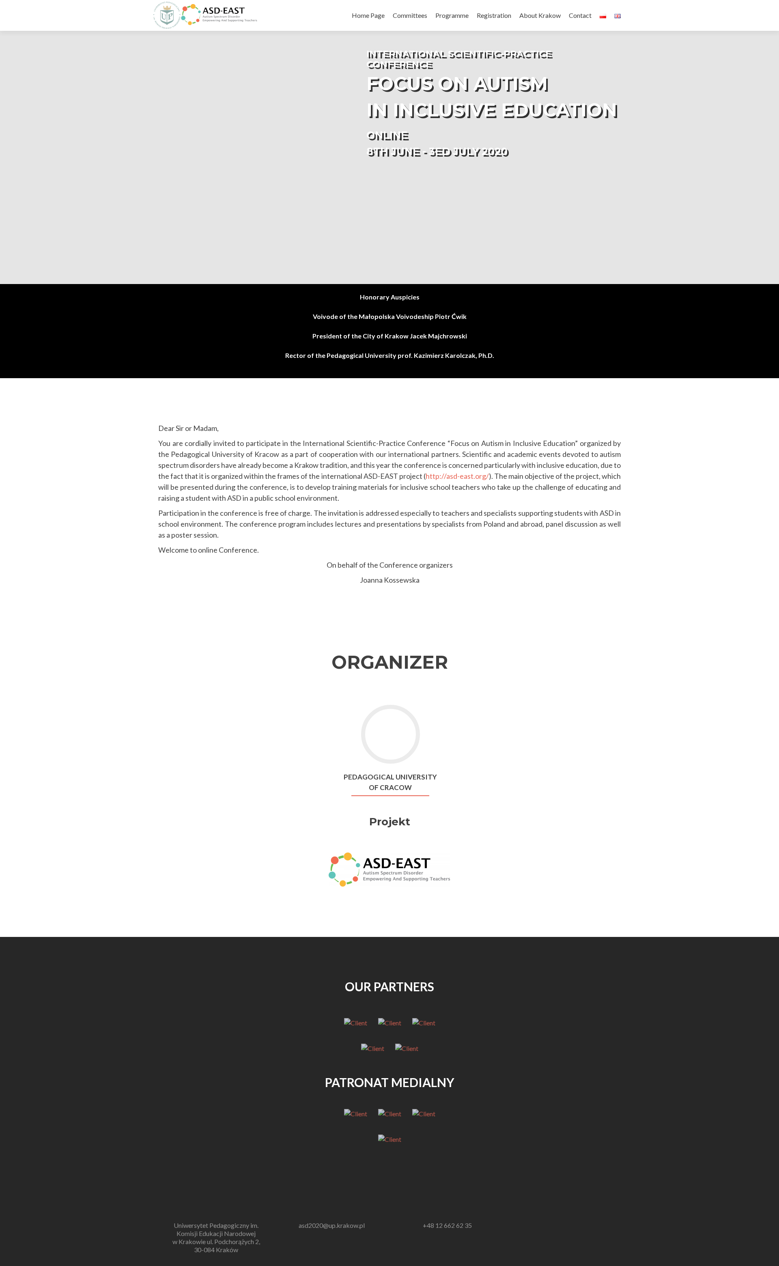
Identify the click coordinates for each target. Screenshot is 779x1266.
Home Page (368, 15)
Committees (410, 15)
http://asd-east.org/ (457, 476)
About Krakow (540, 15)
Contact (580, 15)
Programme (452, 15)
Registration (494, 15)
